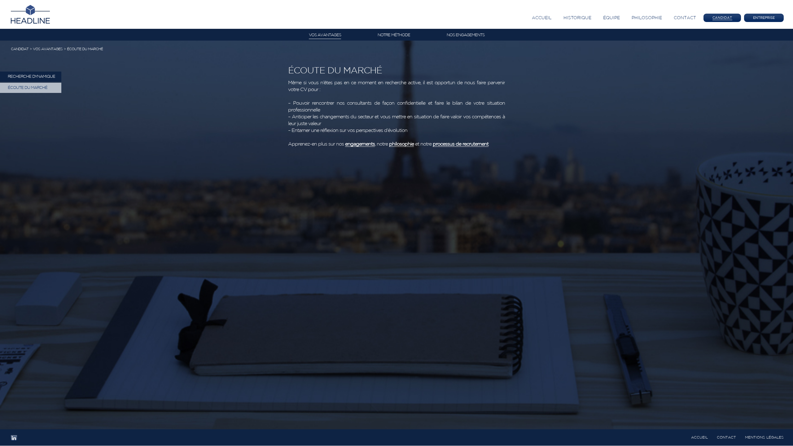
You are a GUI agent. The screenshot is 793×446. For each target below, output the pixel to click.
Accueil (542, 18)
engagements (360, 144)
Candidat (722, 18)
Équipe (611, 18)
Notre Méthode (394, 35)
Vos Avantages (325, 35)
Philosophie (647, 18)
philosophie (401, 144)
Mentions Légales (764, 437)
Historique (577, 18)
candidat (19, 49)
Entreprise (764, 18)
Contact (685, 18)
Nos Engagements (465, 35)
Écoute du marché (85, 49)
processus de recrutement (461, 144)
